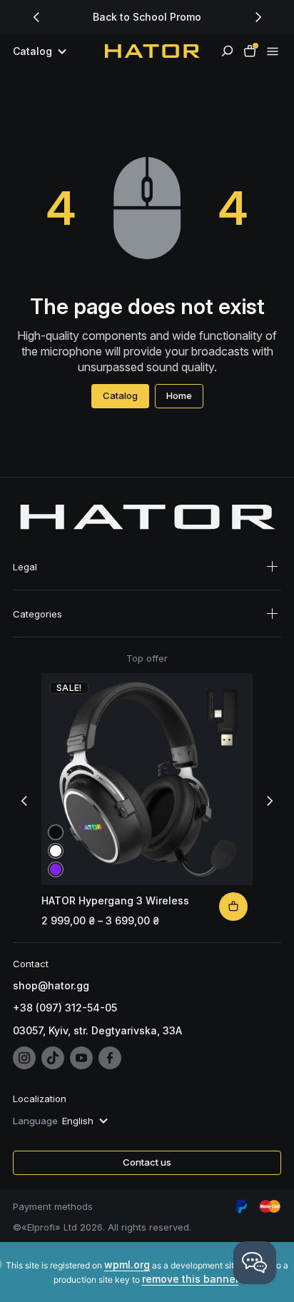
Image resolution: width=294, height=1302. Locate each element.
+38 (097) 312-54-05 (65, 1007)
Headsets (37, 629)
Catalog (120, 395)
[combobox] (86, 1121)
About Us (35, 582)
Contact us (147, 1162)
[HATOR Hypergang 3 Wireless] (233, 906)
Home (179, 395)
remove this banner (190, 1279)
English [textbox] (77, 1120)
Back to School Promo (147, 17)
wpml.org (127, 1264)
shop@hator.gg (51, 985)
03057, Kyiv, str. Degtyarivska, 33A (97, 1030)
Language (35, 1120)
